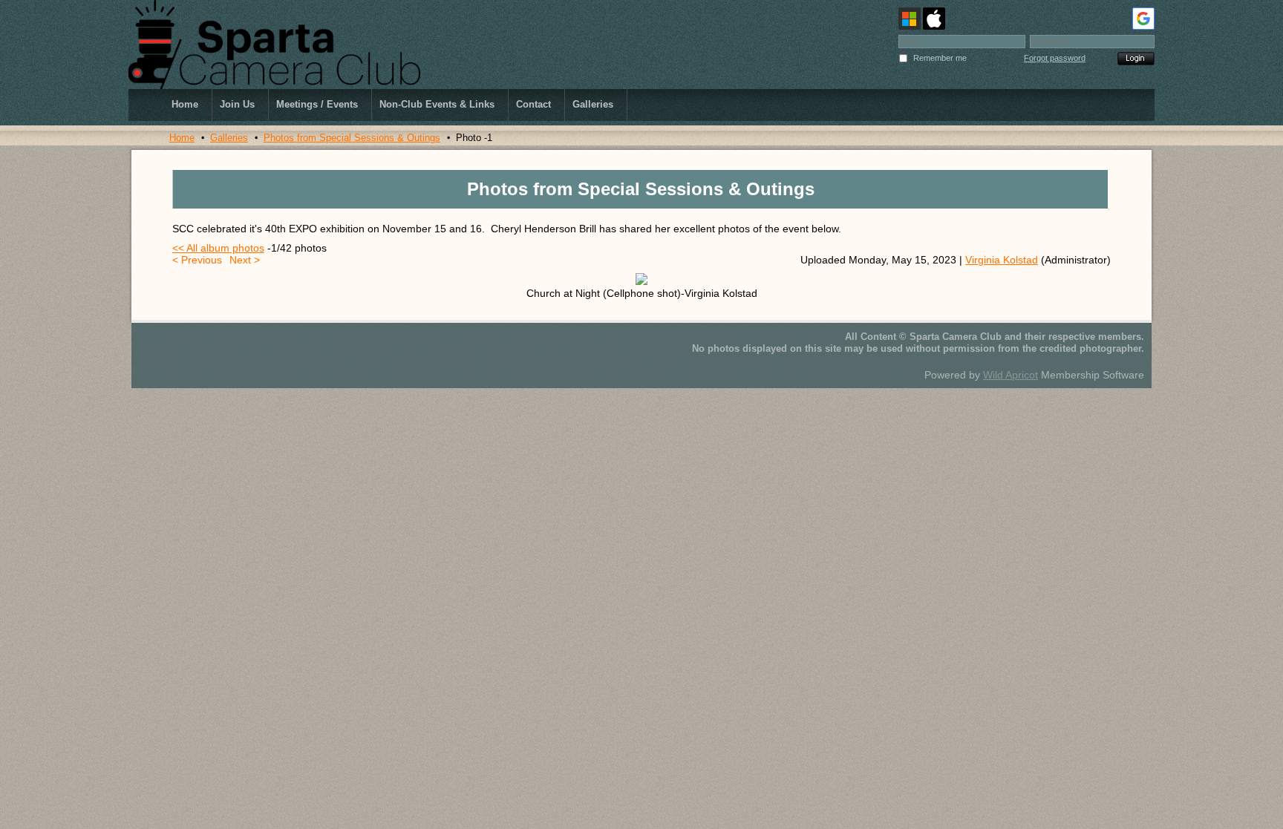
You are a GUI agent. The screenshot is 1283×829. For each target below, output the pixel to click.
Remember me (940, 57)
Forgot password (1055, 57)
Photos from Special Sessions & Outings (352, 137)
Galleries (229, 137)
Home (182, 137)
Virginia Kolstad (1001, 260)
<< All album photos (218, 248)
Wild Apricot (1010, 375)
